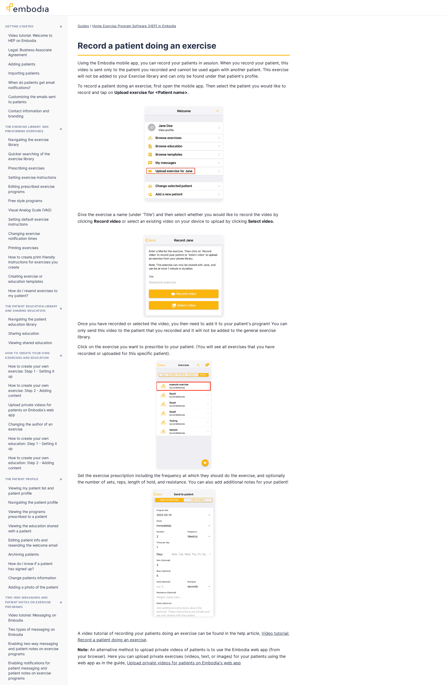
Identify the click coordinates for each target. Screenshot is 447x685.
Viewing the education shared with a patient (33, 528)
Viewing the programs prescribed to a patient (27, 514)
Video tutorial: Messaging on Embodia (32, 617)
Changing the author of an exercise (30, 426)
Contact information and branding (28, 113)
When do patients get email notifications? (31, 85)
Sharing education (23, 333)
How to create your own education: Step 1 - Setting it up (32, 443)
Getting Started (19, 26)
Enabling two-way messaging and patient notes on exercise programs (33, 648)
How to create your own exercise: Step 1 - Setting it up (31, 371)
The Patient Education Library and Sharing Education (31, 308)
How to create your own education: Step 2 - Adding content (31, 463)
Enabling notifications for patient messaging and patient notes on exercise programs (29, 670)
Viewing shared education (30, 342)
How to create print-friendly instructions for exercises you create (33, 262)
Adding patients (21, 64)
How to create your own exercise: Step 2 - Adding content (29, 390)
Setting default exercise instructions (28, 222)
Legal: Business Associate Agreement (30, 52)
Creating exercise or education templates (25, 279)
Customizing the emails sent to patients (32, 99)
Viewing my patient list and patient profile (31, 490)
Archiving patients (23, 554)
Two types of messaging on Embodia (31, 632)
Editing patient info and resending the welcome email (32, 542)
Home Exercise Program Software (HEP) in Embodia (134, 26)
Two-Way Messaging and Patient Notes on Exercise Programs (28, 602)
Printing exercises (23, 247)
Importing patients (23, 73)
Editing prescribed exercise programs (31, 189)
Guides (83, 26)
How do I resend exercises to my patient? (32, 293)
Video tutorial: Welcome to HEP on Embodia (30, 38)
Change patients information (32, 578)
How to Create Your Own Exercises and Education (27, 355)
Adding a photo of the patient (33, 587)
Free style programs (25, 200)
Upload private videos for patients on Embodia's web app (31, 410)
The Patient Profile (21, 479)
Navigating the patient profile (33, 502)
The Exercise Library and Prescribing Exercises (27, 129)
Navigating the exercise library (28, 142)
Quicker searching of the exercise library (29, 156)
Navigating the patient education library (27, 321)
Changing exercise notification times (24, 236)
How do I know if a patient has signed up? (30, 566)
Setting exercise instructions (32, 177)
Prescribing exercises (26, 168)
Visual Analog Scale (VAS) (29, 210)
